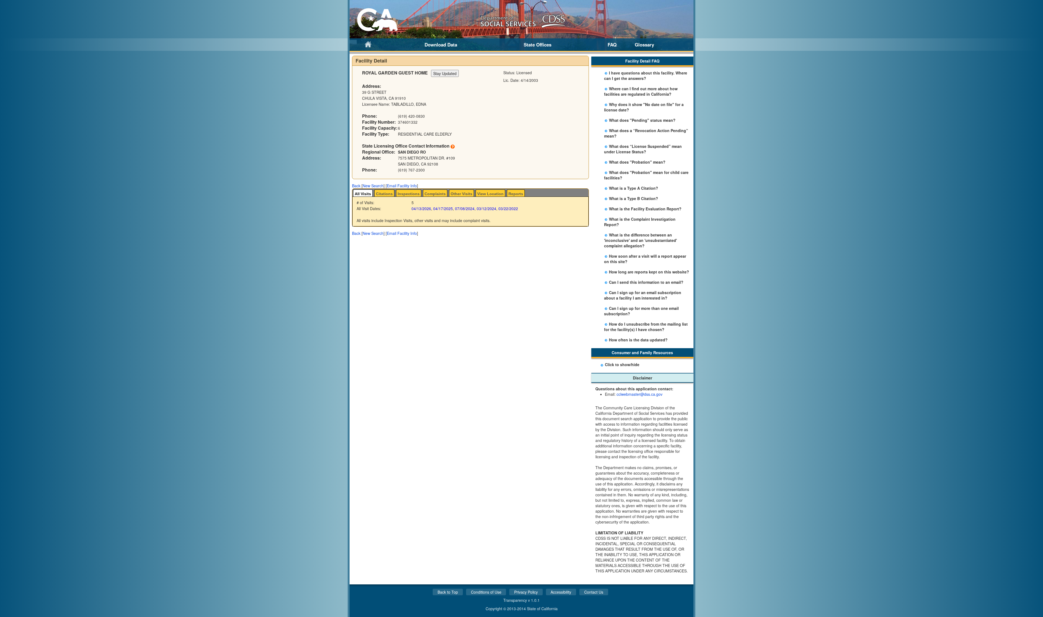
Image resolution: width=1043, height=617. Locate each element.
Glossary (644, 44)
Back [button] (356, 185)
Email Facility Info (402, 185)
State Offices (537, 44)
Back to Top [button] (448, 592)
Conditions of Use (486, 592)
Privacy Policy (526, 592)
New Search (373, 185)
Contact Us (593, 592)
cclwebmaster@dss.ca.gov (639, 394)
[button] (356, 185)
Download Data (441, 44)
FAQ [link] (612, 44)
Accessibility (561, 592)
